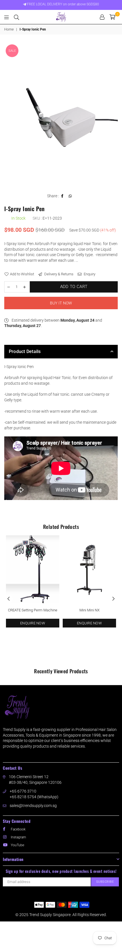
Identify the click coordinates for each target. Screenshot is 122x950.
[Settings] (102, 17)
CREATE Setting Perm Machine (32, 610)
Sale (12, 51)
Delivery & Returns (58, 274)
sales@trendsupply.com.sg (33, 805)
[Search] (16, 17)
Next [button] (113, 599)
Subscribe (105, 882)
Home (9, 29)
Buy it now (61, 303)
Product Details (25, 351)
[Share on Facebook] (62, 196)
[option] (61, 115)
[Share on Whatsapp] (70, 196)
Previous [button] (8, 599)
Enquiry (89, 274)
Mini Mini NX (89, 610)
